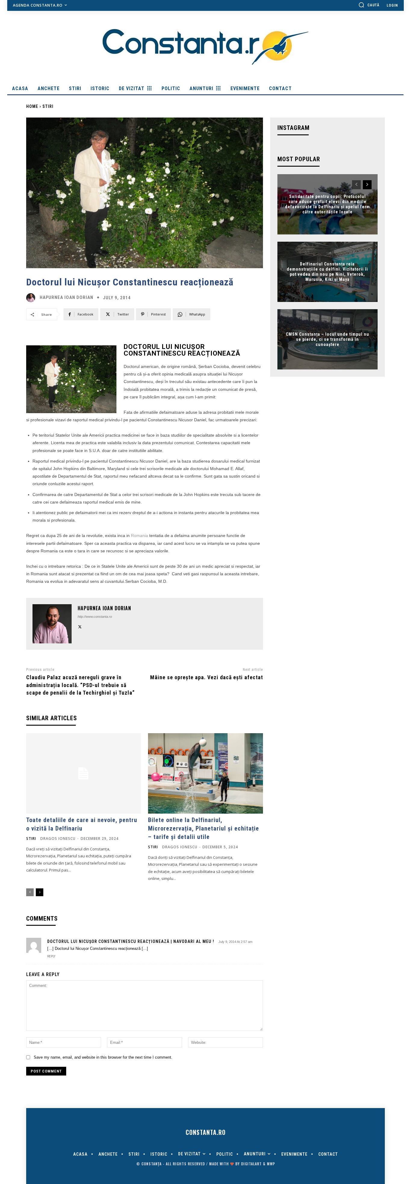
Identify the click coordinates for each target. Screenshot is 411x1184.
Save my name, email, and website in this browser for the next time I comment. (103, 1057)
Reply (51, 956)
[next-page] (39, 892)
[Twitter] (80, 626)
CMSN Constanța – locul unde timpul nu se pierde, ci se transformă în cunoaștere (327, 339)
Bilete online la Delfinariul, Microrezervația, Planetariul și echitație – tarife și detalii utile (203, 828)
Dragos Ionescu (58, 838)
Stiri (48, 106)
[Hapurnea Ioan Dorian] (32, 297)
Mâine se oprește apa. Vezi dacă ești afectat (206, 677)
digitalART (251, 1163)
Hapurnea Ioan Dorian (66, 297)
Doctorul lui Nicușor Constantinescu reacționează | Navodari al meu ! (130, 941)
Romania (139, 535)
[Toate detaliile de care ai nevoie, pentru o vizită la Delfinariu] (83, 773)
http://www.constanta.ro (95, 616)
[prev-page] (30, 892)
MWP (271, 1163)
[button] (368, 5)
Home (32, 106)
